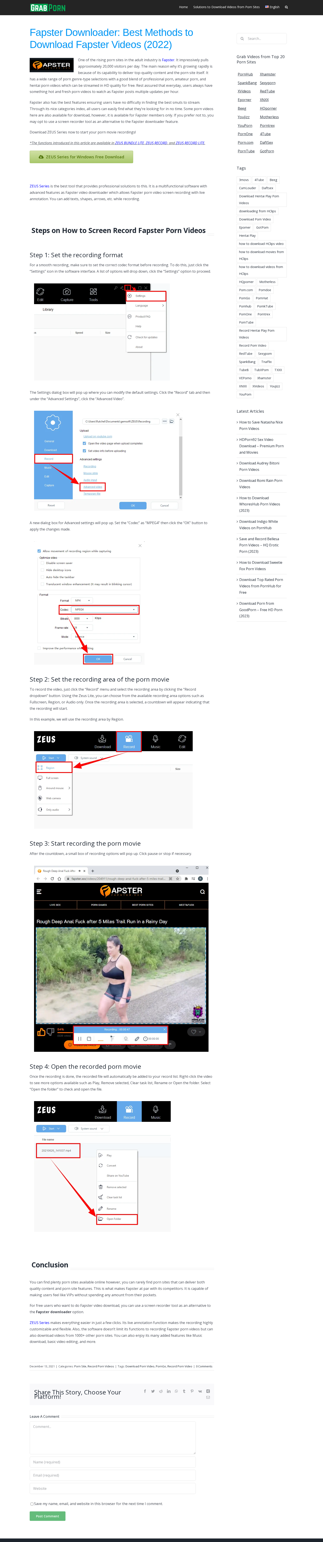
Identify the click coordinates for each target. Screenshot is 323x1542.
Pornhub (245, 306)
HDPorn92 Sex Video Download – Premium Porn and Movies (261, 446)
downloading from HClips (257, 211)
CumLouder (247, 188)
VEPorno (245, 378)
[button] (286, 6)
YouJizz (275, 386)
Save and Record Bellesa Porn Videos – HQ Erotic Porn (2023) (259, 545)
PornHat (262, 298)
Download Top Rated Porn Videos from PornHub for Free (261, 586)
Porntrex (264, 314)
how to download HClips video (261, 244)
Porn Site (80, 1366)
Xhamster (264, 378)
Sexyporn (265, 353)
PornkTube (265, 306)
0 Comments (204, 1366)
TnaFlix (266, 362)
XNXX (243, 386)
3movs (244, 180)
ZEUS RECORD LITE (190, 143)
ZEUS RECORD (156, 143)
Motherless (267, 282)
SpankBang (247, 362)
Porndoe (265, 290)
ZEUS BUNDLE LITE (129, 143)
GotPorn (262, 227)
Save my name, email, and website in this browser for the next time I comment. (98, 1503)
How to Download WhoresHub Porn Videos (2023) (259, 504)
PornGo (161, 1366)
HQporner (246, 282)
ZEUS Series (39, 186)
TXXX (278, 370)
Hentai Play (247, 235)
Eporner (244, 227)
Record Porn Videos (101, 1366)
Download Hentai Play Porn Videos (259, 199)
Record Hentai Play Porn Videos (256, 333)
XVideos (258, 386)
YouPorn (245, 394)
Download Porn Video (139, 1366)
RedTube (245, 353)
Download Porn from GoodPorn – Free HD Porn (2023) (260, 610)
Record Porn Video (179, 1366)
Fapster (168, 59)
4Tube (259, 180)
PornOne (245, 314)
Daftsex (267, 188)
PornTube (246, 322)
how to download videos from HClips (261, 270)
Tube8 (244, 370)
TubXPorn (261, 370)
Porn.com (246, 290)
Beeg (273, 180)
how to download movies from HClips (261, 255)
